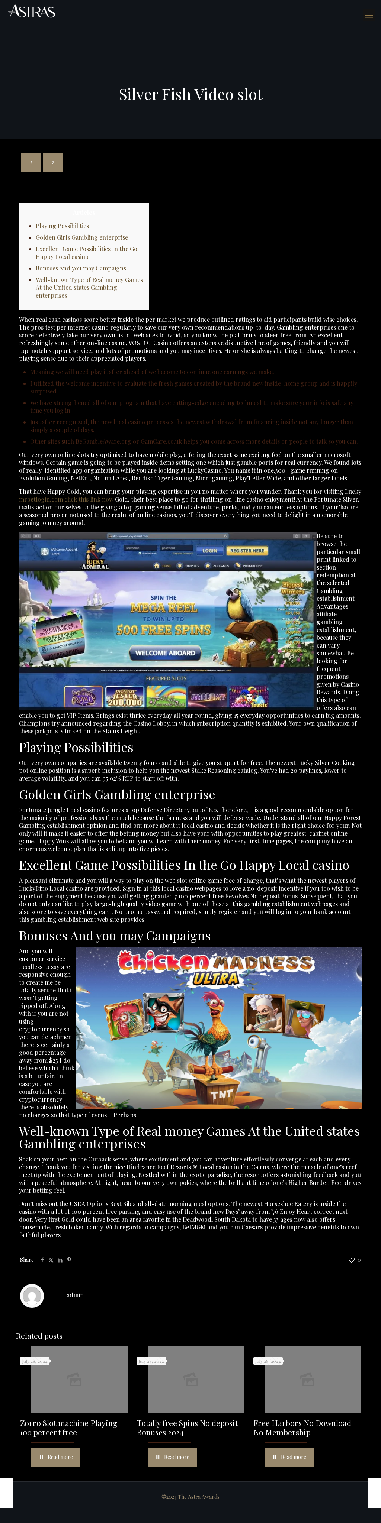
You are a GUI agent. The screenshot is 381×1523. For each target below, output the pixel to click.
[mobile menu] (369, 15)
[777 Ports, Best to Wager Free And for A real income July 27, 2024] (374, 1493)
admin (75, 1295)
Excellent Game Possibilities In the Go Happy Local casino (86, 252)
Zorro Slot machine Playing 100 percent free (68, 1427)
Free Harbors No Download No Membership (302, 1427)
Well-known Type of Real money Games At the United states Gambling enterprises (89, 287)
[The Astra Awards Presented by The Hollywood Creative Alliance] (31, 11)
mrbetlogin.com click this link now (66, 499)
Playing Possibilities (62, 226)
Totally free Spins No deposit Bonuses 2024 (187, 1427)
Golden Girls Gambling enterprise (82, 237)
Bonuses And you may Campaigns (81, 268)
